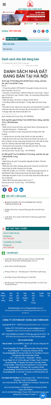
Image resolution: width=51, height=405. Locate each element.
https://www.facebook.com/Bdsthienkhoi (29, 331)
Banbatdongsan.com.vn (17, 308)
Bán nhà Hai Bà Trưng (33, 298)
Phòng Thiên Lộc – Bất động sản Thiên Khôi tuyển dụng (25, 272)
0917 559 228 (15, 31)
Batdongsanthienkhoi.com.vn (35, 310)
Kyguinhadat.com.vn (34, 308)
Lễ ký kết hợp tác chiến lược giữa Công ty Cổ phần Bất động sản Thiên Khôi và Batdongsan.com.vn (24, 260)
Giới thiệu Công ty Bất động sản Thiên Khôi (20, 277)
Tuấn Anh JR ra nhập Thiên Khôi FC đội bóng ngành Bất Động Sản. (25, 218)
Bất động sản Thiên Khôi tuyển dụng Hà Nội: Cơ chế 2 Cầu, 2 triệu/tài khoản (26, 283)
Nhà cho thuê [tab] (8, 44)
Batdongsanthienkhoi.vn (14, 310)
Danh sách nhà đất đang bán (15, 266)
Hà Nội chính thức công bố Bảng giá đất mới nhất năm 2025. (25, 210)
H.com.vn (25, 313)
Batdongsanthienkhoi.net (31, 325)
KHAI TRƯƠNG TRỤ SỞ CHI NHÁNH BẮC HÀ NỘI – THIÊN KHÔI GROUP (24, 203)
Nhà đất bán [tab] (7, 49)
